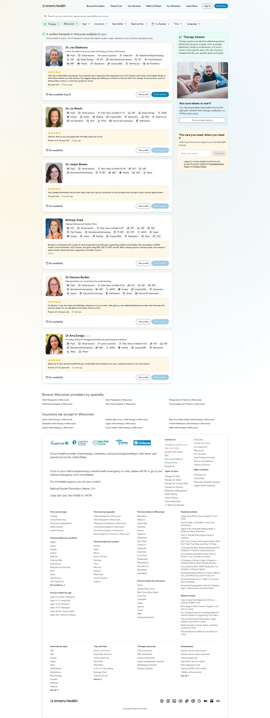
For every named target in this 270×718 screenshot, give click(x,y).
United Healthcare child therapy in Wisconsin (189, 423)
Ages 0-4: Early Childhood (62, 597)
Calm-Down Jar (101, 675)
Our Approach (200, 446)
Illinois (96, 553)
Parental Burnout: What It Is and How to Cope (199, 632)
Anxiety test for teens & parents (195, 654)
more (50, 253)
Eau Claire (142, 541)
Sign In (207, 6)
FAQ (167, 455)
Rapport (54, 686)
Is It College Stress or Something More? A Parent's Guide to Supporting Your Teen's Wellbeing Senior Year (200, 614)
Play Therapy (56, 675)
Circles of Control (102, 650)
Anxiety (53, 549)
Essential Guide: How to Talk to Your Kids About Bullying (199, 580)
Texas (96, 549)
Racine (140, 530)
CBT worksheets (144, 650)
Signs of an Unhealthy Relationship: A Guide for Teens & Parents (198, 530)
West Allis (141, 551)
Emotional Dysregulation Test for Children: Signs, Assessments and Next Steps (200, 586)
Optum (140, 606)
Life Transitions (57, 581)
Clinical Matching (172, 501)
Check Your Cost (202, 443)
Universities (199, 478)
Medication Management (176, 490)
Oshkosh (141, 544)
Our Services (134, 6)
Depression (55, 563)
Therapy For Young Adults (176, 483)
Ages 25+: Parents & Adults (63, 615)
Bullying (53, 556)
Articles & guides (145, 668)
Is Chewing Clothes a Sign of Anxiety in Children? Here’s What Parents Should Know (199, 561)
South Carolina (101, 578)
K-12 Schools (200, 474)
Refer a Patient (153, 6)
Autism (53, 553)
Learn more (192, 113)
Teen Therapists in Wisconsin (119, 400)
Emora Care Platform (203, 461)
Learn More (192, 6)
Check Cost (116, 6)
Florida (97, 545)
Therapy (54, 516)
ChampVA (141, 599)
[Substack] (212, 701)
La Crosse (142, 555)
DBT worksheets (144, 654)
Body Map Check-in (103, 654)
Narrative (54, 682)
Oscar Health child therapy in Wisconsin (124, 427)
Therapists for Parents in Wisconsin (185, 400)
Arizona (97, 570)
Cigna (140, 603)
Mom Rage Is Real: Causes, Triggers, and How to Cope (199, 607)
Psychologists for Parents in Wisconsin (187, 404)
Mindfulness (55, 672)
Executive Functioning (60, 567)
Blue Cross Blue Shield (147, 592)
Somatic (54, 679)
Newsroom (169, 466)
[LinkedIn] (174, 701)
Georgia (97, 560)
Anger (53, 545)
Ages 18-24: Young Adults (62, 611)
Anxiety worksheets (146, 657)
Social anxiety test (189, 657)
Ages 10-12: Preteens (59, 604)
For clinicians (200, 454)
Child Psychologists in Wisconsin (57, 404)
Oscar (140, 610)
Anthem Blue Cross (146, 588)
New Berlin (142, 573)
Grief (52, 665)
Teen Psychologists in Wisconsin (120, 404)
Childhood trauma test (191, 672)
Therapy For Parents (174, 487)
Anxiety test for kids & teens (193, 650)
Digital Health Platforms (204, 485)
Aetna (140, 585)
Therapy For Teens (173, 480)
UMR (139, 613)
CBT (52, 650)
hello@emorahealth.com (176, 444)
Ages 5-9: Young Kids (60, 600)
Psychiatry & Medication (61, 523)
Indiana (97, 581)
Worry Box (98, 661)
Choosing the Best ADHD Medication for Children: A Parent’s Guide (199, 567)
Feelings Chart (100, 672)
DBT (52, 654)
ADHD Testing (171, 494)
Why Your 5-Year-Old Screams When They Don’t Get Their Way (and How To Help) (200, 542)
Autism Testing (171, 497)
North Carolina (100, 556)
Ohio (96, 563)
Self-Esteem (55, 668)
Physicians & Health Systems (207, 482)
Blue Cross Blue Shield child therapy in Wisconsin (192, 419)
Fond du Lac (143, 566)
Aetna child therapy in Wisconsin (57, 419)
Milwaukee (142, 516)
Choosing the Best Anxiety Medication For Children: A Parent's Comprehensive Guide (200, 549)
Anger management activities (150, 661)
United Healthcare (145, 617)
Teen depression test (190, 665)
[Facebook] (162, 701)
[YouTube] (181, 701)
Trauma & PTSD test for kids (193, 668)
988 (93, 488)
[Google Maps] (199, 701)
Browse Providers (96, 6)
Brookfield (142, 569)
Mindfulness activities (147, 665)
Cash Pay (141, 596)
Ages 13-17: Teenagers (60, 607)
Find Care (221, 6)
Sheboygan (142, 559)
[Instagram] (168, 701)
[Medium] (205, 701)
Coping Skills (56, 560)
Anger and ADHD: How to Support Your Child (199, 517)
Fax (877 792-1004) (173, 452)
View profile (143, 94)
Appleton (141, 534)
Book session (160, 94)
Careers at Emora (202, 464)
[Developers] (218, 701)
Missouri (97, 567)
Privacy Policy (200, 166)
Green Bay (142, 523)
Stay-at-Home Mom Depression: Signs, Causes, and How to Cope (199, 620)
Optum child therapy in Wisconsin (57, 427)
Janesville (141, 548)
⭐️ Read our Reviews (174, 505)
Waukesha (142, 537)
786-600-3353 (172, 448)
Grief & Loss (55, 578)
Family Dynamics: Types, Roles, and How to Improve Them (199, 626)
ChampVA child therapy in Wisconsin (59, 423)
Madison (141, 519)
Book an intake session (202, 120)
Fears (52, 574)
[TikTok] (187, 701)
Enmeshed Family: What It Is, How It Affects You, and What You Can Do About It (200, 574)
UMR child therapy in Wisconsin (183, 427)
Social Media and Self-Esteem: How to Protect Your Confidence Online (198, 555)
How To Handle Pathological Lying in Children (197, 536)
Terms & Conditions (174, 459)
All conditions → (57, 585)
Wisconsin (98, 574)
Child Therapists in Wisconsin (55, 400)
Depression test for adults (193, 661)
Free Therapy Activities (204, 457)
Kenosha (141, 527)
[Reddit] (193, 701)
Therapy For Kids (172, 476)
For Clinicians (173, 6)
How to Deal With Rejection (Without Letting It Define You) (198, 601)
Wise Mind (98, 665)
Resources (199, 450)
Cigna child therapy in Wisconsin (121, 423)
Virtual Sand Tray (101, 657)
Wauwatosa (142, 562)
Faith (52, 570)
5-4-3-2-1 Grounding (103, 668)
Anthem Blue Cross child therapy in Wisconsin (127, 419)
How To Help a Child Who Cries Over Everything (198, 523)
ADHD (53, 542)
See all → (54, 690)
